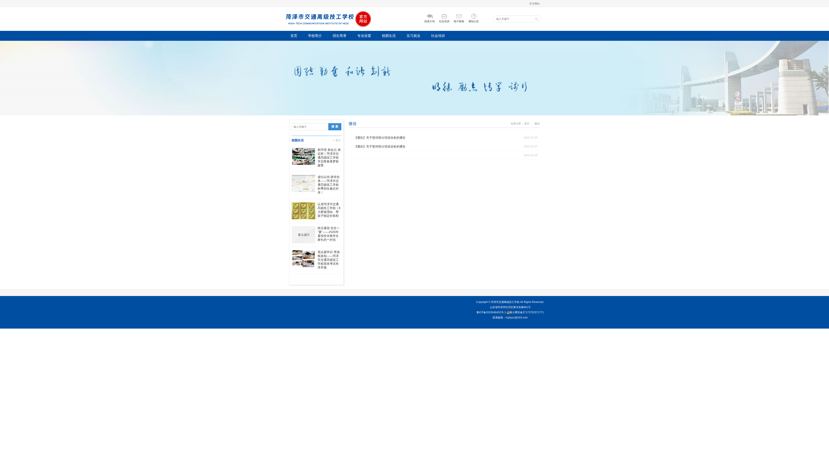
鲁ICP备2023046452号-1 (491, 312)
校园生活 (389, 36)
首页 (293, 36)
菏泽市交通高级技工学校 (505, 302)
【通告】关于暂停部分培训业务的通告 (379, 137)
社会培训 (438, 36)
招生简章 (339, 36)
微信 (352, 123)
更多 (337, 140)
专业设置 (364, 36)
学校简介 (315, 36)
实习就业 (413, 36)
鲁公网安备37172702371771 (527, 312)
